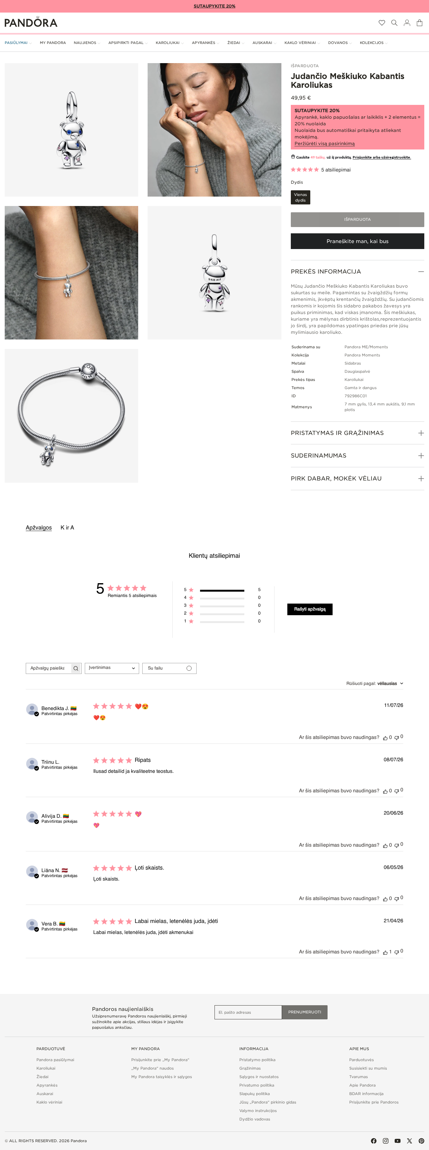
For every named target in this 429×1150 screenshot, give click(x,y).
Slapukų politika (254, 1093)
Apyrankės (46, 1085)
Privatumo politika (256, 1085)
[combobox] (112, 668)
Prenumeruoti (304, 1012)
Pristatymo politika (257, 1059)
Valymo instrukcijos (258, 1110)
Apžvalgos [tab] (39, 528)
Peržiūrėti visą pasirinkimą (325, 143)
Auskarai (44, 1093)
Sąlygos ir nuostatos (259, 1076)
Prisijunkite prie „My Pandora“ (160, 1059)
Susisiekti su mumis (368, 1068)
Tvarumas (358, 1076)
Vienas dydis (302, 198)
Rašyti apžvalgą (310, 609)
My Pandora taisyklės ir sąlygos (161, 1076)
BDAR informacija (366, 1093)
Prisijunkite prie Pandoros (374, 1102)
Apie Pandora (362, 1085)
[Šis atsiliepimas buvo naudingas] (385, 737)
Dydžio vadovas (254, 1119)
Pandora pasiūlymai (55, 1059)
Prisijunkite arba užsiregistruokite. (382, 157)
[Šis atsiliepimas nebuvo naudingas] (396, 737)
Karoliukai (45, 1068)
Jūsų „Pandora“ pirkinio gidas (267, 1102)
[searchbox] (48, 668)
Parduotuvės (361, 1059)
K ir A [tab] (67, 528)
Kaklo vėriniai (49, 1102)
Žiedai (42, 1076)
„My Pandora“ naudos (152, 1068)
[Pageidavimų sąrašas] (382, 23)
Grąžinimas (250, 1068)
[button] (394, 22)
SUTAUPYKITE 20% (215, 6)
